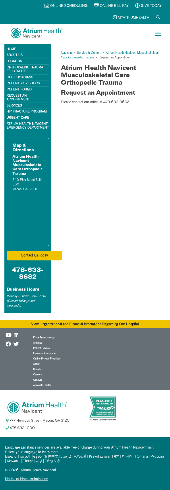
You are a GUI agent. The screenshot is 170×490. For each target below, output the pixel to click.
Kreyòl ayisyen (100, 456)
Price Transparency (43, 337)
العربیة (25, 456)
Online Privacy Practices (46, 358)
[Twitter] (16, 343)
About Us (15, 55)
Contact (37, 380)
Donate (37, 369)
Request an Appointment (18, 97)
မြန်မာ (37, 456)
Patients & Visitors (23, 83)
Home (11, 49)
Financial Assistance (44, 353)
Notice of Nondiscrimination (26, 479)
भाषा (116, 456)
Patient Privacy (41, 348)
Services (14, 105)
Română (141, 456)
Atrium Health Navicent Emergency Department (28, 125)
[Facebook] (8, 343)
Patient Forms (19, 89)
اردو (39, 461)
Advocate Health (42, 385)
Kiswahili (13, 461)
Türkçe (28, 461)
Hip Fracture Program (27, 111)
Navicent (67, 52)
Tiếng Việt (52, 461)
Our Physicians (20, 77)
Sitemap (37, 343)
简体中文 (51, 456)
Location (14, 61)
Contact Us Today (34, 255)
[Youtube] (8, 334)
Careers (37, 374)
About (36, 364)
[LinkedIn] (16, 334)
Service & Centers (89, 52)
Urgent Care (18, 117)
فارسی (66, 456)
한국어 (127, 456)
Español (11, 456)
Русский (157, 456)
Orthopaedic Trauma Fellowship (25, 69)
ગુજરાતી (80, 456)
